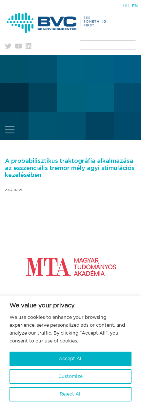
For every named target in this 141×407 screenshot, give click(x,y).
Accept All (71, 359)
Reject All (71, 394)
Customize (70, 376)
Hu (126, 6)
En (135, 6)
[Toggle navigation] (10, 130)
